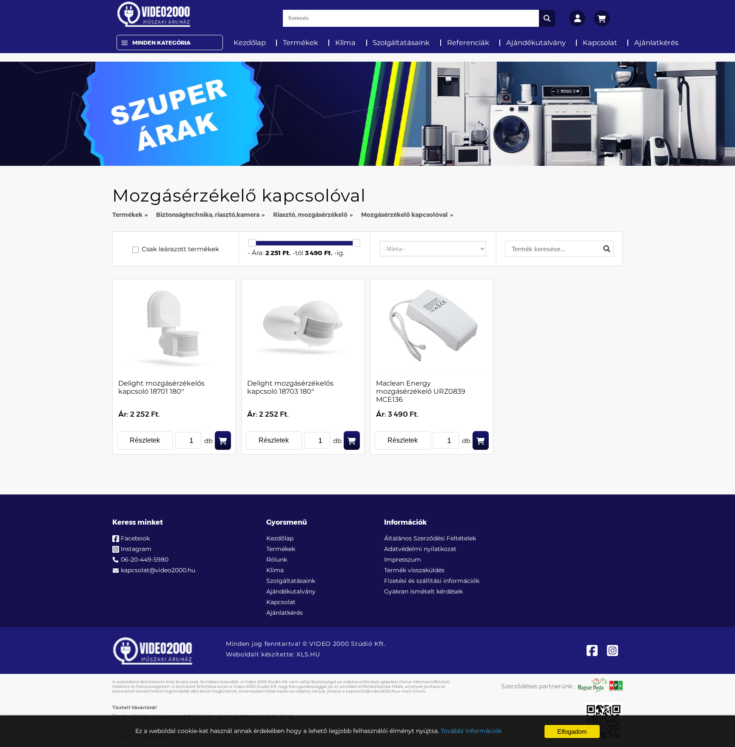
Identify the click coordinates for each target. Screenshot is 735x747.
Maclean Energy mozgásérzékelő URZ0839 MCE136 (420, 391)
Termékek (300, 42)
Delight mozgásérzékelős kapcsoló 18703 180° (290, 387)
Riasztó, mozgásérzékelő (310, 215)
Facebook (135, 538)
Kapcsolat (600, 42)
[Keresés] (547, 18)
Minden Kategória (161, 42)
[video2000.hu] (154, 14)
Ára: (258, 253)
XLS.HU (308, 654)
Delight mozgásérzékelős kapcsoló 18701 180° (161, 387)
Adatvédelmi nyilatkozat (420, 549)
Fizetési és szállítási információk (431, 581)
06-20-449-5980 (144, 559)
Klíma (345, 42)
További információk (471, 731)
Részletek (145, 440)
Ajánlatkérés (656, 42)
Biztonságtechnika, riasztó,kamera (207, 215)
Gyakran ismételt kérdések (423, 591)
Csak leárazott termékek (180, 249)
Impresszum (402, 559)
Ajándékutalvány (536, 42)
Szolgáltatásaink (401, 42)
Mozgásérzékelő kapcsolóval (404, 215)
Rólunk (276, 559)
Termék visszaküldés (414, 570)
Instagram (136, 549)
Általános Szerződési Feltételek (430, 538)
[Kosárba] (223, 440)
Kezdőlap (250, 42)
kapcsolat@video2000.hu (158, 570)
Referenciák (468, 42)
